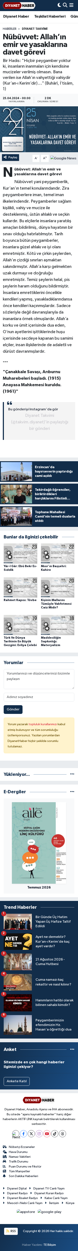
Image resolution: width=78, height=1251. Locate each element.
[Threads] (62, 1133)
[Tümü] (72, 774)
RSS (13, 1231)
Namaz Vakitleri (20, 1156)
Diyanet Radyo (17, 1193)
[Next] (15, 1133)
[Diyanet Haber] (19, 5)
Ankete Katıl (17, 1081)
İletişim (54, 1203)
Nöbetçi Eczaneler (22, 1147)
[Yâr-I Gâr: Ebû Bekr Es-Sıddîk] (20, 553)
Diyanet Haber (16, 16)
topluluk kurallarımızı (43, 724)
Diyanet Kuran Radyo (49, 1193)
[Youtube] (46, 1133)
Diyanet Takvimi (34, 28)
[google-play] (49, 1213)
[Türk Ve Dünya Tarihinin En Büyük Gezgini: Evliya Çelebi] (20, 625)
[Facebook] (23, 1133)
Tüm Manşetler (19, 1171)
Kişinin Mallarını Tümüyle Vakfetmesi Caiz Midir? (56, 604)
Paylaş (12, 157)
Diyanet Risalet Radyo (22, 1198)
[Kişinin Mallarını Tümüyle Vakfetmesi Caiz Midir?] (58, 587)
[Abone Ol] (63, 158)
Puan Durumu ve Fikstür (25, 1166)
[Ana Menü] (71, 5)
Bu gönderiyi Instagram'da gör (33, 409)
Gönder (13, 709)
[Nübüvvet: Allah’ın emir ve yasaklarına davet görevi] (39, 129)
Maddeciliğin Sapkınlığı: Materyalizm (51, 641)
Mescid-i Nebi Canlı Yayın (24, 1203)
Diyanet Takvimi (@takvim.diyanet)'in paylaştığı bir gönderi (39, 422)
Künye (70, 1203)
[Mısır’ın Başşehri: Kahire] (58, 553)
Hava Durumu (18, 1152)
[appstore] (26, 1213)
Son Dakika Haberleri (23, 1176)
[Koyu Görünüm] (59, 5)
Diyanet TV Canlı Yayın (49, 1188)
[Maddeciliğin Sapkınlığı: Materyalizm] (58, 625)
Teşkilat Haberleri (49, 16)
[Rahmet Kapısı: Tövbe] (20, 587)
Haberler (9, 28)
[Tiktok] (54, 1133)
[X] (31, 1133)
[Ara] (65, 5)
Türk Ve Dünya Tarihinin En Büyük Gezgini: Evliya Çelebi (20, 641)
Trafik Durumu (18, 1161)
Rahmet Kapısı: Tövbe (20, 600)
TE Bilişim (49, 1244)
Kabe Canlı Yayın (56, 1198)
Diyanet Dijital (17, 1188)
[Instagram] (39, 1133)
